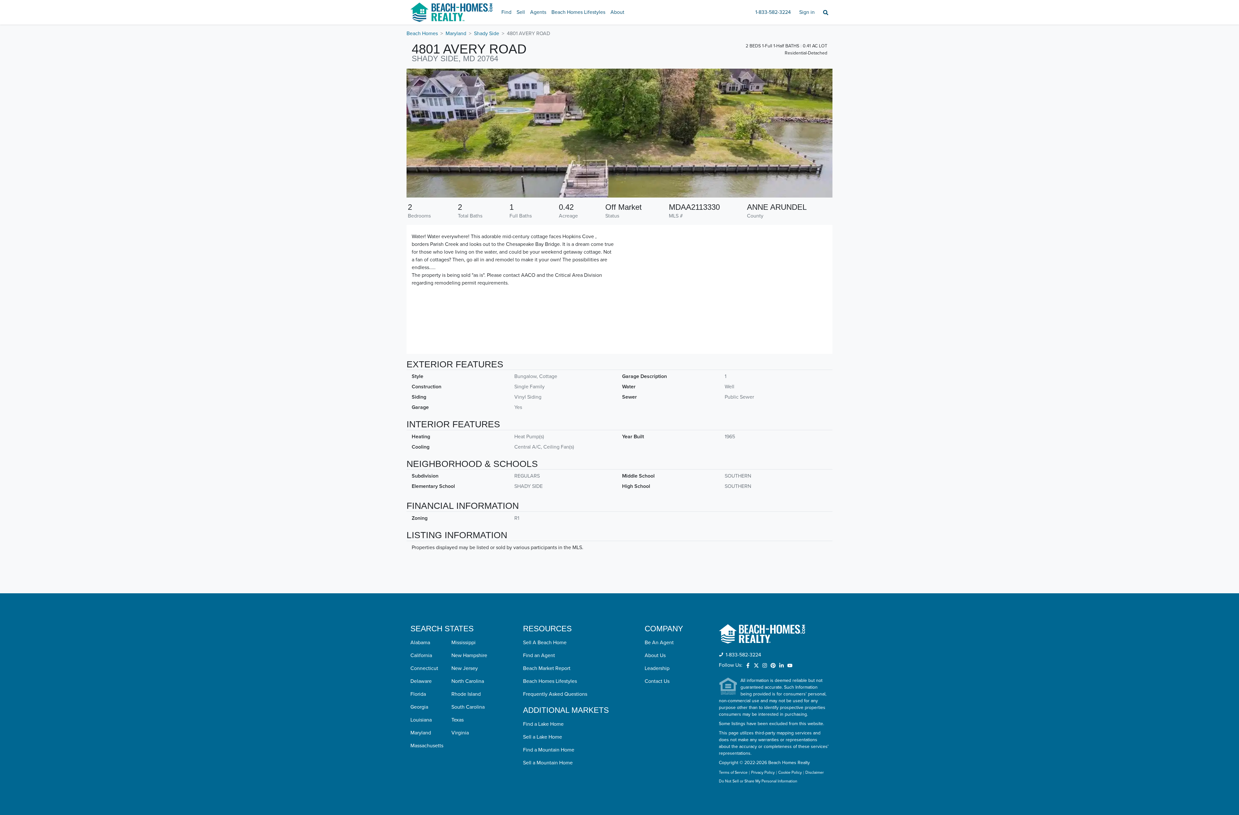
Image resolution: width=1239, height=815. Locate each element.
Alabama (420, 642)
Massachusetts (426, 745)
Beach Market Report (546, 668)
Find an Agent (539, 655)
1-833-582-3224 (773, 12)
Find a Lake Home (543, 724)
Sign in (807, 12)
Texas (457, 720)
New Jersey (464, 668)
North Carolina (467, 681)
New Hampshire (469, 655)
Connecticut (424, 668)
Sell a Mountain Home (548, 763)
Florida (418, 694)
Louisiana (421, 720)
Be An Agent (659, 642)
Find (506, 12)
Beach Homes (422, 33)
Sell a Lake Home (542, 737)
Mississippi (463, 642)
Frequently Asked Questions (555, 694)
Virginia (460, 733)
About (617, 12)
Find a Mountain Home (548, 750)
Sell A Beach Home (545, 642)
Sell (521, 12)
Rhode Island (466, 694)
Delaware (421, 681)
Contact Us (657, 681)
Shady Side (486, 33)
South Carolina (468, 707)
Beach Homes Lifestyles (578, 12)
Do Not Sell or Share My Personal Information (758, 781)
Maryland (456, 33)
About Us (655, 655)
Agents (538, 12)
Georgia (419, 707)
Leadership (657, 668)
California (421, 655)
